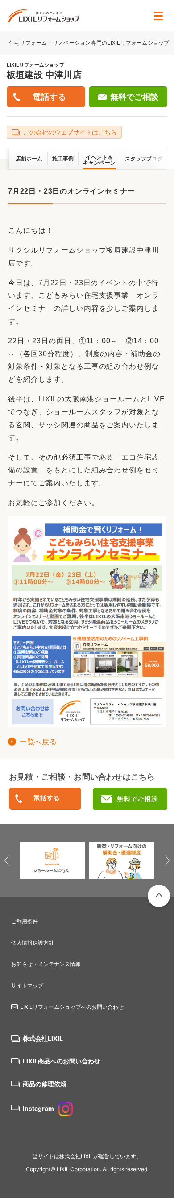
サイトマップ (27, 985)
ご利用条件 (24, 921)
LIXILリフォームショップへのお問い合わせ (72, 1007)
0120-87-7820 (45, 799)
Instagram (38, 1108)
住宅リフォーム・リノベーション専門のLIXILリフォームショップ (90, 42)
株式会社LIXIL (43, 1038)
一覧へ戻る (38, 742)
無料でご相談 (134, 97)
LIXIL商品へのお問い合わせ (61, 1061)
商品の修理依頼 (44, 1084)
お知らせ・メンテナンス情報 (46, 964)
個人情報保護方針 (32, 942)
